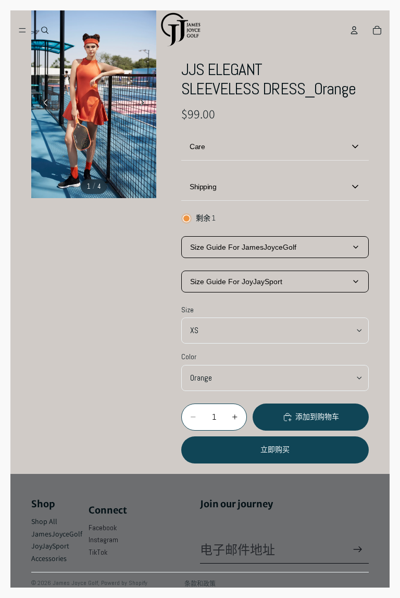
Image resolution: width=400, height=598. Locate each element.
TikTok (98, 552)
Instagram (103, 539)
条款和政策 (200, 584)
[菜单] (22, 30)
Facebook (103, 527)
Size (187, 309)
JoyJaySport (50, 546)
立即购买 (275, 449)
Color (188, 356)
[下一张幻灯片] (144, 104)
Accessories (49, 558)
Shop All (44, 521)
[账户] (354, 30)
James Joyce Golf (75, 583)
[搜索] (44, 30)
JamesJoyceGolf (56, 534)
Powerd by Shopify (124, 583)
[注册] (358, 549)
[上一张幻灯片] (42, 104)
